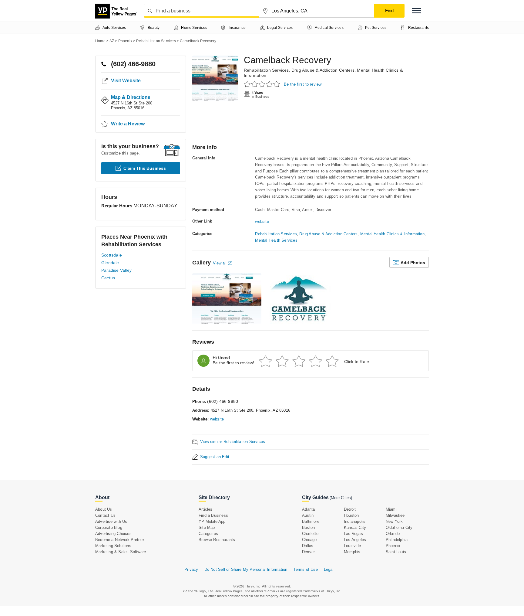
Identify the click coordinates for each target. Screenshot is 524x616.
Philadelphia (397, 539)
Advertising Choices (113, 533)
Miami (391, 509)
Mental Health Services (276, 240)
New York (394, 521)
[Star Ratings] (263, 84)
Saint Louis (396, 552)
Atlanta (308, 509)
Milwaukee (395, 515)
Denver (308, 552)
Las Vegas (353, 533)
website (262, 221)
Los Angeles (355, 539)
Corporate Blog (108, 527)
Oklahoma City (399, 527)
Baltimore (310, 521)
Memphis (352, 552)
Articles (206, 509)
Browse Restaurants (217, 539)
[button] (416, 10)
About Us (103, 509)
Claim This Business (144, 168)
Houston (351, 515)
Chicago (309, 539)
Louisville (352, 545)
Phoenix (393, 545)
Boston (308, 527)
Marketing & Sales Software (120, 552)
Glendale (110, 262)
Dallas (307, 545)
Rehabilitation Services (266, 70)
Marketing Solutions (113, 545)
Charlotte (310, 533)
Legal (329, 569)
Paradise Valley (116, 270)
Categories (208, 533)
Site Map (207, 527)
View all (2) (222, 263)
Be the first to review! (303, 84)
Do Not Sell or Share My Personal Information (245, 569)
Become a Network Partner (119, 539)
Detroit (350, 509)
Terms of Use (305, 569)
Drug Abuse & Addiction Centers (322, 70)
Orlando (393, 533)
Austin (308, 515)
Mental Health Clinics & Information (392, 234)
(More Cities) (341, 497)
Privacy (191, 569)
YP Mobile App (212, 521)
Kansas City (355, 527)
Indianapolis (354, 521)
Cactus (108, 277)
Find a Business (213, 515)
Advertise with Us (111, 521)
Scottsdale (111, 255)
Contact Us (105, 515)
